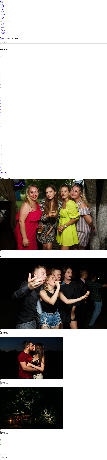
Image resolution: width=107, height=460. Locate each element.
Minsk (3, 13)
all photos (53, 437)
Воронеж (3, 16)
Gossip (3, 29)
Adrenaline (3, 32)
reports (3, 23)
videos (3, 24)
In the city (3, 30)
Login (3, 19)
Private (3, 33)
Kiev (2, 12)
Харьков (3, 17)
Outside (3, 31)
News (3, 26)
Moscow (3, 9)
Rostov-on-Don (4, 14)
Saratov (3, 15)
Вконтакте (3, 41)
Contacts (3, 27)
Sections (1, 1)
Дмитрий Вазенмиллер (4, 172)
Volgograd (3, 10)
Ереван (3, 18)
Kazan (3, 11)
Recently (3, 28)
